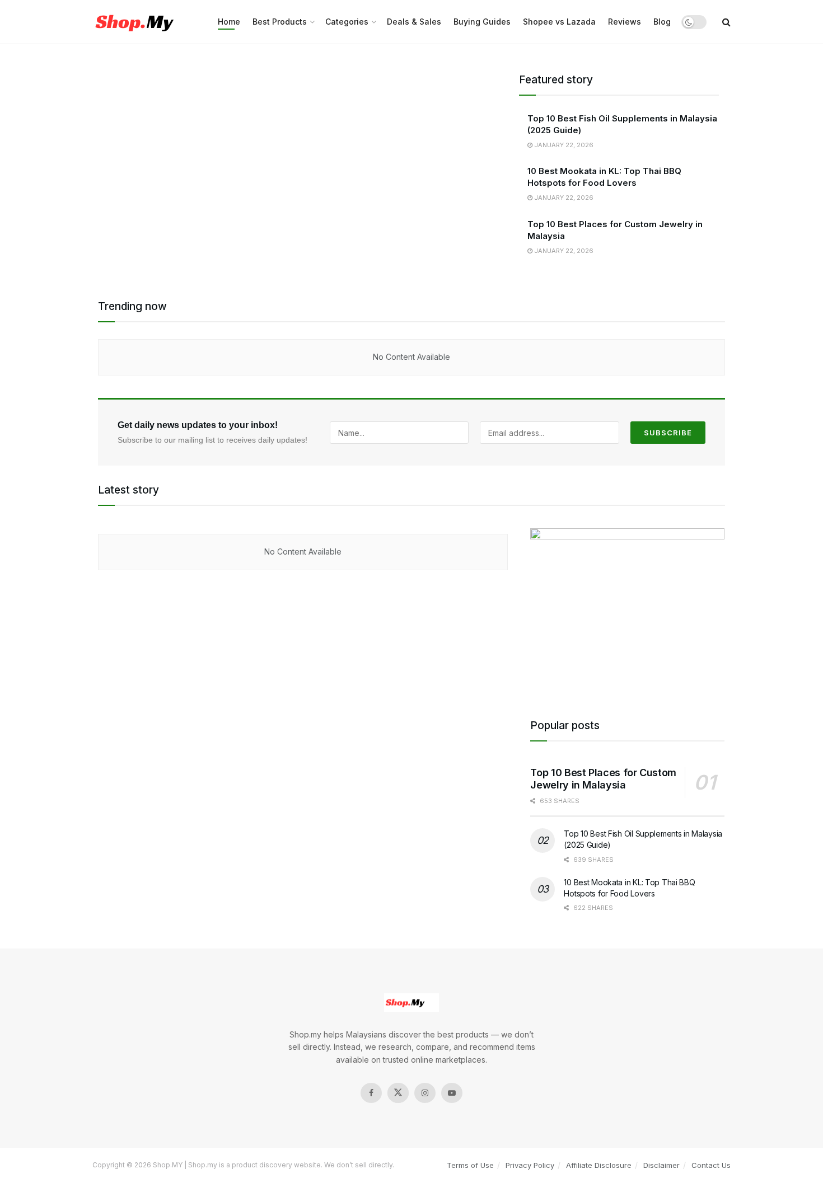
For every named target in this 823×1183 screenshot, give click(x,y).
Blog (662, 21)
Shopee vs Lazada (559, 21)
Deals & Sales (414, 21)
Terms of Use (470, 1165)
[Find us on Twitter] (398, 1093)
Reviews (624, 21)
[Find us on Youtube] (451, 1093)
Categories (346, 21)
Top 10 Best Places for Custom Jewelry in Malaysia (603, 779)
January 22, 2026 (562, 145)
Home (229, 21)
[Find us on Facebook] (371, 1093)
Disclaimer (661, 1165)
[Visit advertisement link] (627, 608)
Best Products (279, 21)
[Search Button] (726, 22)
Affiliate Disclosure (599, 1165)
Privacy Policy (530, 1165)
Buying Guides (482, 21)
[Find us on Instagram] (425, 1093)
